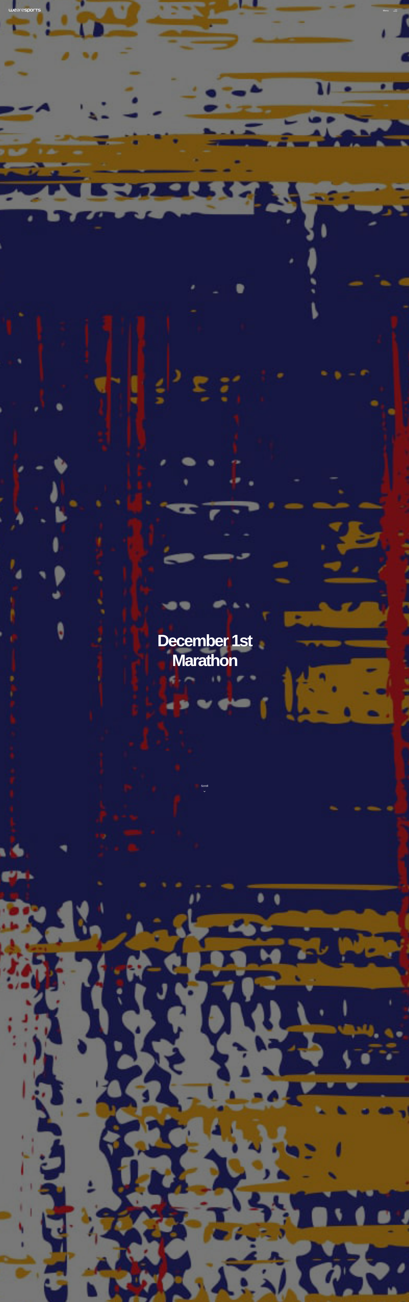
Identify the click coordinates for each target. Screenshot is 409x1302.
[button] (391, 10)
